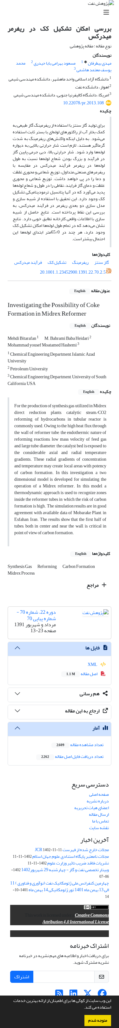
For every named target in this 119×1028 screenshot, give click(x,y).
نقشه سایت (99, 827)
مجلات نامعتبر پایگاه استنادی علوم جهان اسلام (70, 856)
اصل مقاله (82, 673)
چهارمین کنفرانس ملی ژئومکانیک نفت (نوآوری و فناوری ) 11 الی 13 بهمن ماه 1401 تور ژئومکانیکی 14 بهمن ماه (59, 886)
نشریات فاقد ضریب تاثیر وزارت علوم (78, 863)
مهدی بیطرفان (99, 63)
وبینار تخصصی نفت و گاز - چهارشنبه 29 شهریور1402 (65, 869)
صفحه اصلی (99, 794)
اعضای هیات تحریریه (91, 807)
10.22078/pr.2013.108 (83, 103)
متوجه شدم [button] (97, 1020)
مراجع (93, 585)
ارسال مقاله (99, 814)
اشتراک (21, 977)
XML (93, 664)
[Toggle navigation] (61, 12)
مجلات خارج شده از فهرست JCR (72, 849)
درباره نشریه (98, 801)
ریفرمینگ (80, 262)
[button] (82, 1008)
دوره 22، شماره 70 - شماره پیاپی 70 (36, 615)
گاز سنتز (101, 262)
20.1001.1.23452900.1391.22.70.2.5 (73, 272)
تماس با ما (100, 821)
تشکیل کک (57, 262)
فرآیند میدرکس (28, 262)
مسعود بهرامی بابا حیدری (55, 63)
